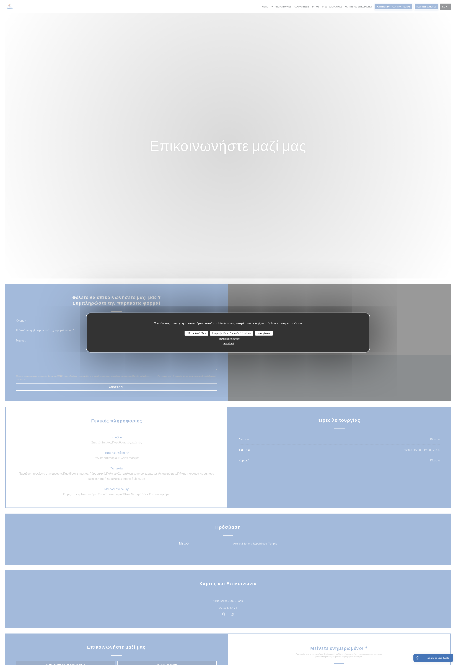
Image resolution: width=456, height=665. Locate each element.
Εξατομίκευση (264, 333)
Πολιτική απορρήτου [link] (229, 338)
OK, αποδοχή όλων (196, 333)
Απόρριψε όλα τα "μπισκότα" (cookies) (231, 333)
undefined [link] (229, 343)
